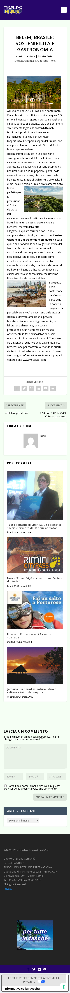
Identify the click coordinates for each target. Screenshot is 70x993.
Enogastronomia (24, 60)
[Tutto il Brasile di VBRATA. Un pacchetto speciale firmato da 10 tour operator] (35, 495)
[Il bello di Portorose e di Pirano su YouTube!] (35, 610)
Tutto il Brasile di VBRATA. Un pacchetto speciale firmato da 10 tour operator (34, 526)
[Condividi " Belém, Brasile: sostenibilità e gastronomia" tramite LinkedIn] (38, 388)
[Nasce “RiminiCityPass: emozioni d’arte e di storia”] (35, 555)
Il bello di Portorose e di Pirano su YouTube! (29, 635)
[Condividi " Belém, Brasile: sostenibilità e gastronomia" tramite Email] (45, 388)
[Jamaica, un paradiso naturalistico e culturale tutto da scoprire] (35, 665)
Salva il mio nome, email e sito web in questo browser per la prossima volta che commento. (32, 787)
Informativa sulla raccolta (22, 988)
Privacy (8, 888)
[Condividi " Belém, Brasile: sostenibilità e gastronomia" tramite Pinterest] (31, 388)
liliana (32, 56)
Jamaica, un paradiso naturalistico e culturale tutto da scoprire (31, 690)
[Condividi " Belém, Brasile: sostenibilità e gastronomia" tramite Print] (53, 388)
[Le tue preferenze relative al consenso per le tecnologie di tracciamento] (63, 986)
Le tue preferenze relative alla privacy (34, 980)
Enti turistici (41, 60)
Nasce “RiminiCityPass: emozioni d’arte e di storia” (34, 579)
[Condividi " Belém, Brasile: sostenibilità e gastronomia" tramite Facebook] (17, 388)
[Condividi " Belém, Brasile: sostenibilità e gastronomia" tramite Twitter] (24, 388)
